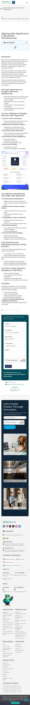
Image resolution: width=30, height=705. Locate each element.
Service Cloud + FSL (7, 622)
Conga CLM (18, 648)
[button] (27, 2)
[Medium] (10, 526)
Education (5, 670)
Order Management (8, 653)
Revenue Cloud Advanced (6, 619)
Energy (4, 676)
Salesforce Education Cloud (8, 634)
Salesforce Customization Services (20, 613)
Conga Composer (19, 650)
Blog (1, 8)
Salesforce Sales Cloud (8, 624)
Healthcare (5, 662)
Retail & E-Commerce (8, 668)
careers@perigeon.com (20, 591)
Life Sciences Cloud (7, 631)
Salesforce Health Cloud (7, 616)
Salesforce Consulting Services (20, 621)
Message (7, 349)
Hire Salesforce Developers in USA (11, 685)
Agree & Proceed (15, 702)
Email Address (8, 330)
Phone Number (8, 336)
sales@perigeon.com (8, 591)
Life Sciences (6, 672)
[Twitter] (13, 526)
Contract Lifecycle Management (7, 649)
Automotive (5, 666)
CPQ (4, 644)
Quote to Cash (6, 646)
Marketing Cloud (7, 626)
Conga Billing (18, 652)
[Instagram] (7, 526)
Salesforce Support (20, 638)
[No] (26, 700)
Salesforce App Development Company (19, 628)
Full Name (7, 323)
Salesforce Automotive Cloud (8, 628)
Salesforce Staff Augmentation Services (20, 632)
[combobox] (6, 339)
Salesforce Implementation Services (19, 617)
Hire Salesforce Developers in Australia (12, 691)
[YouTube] (16, 526)
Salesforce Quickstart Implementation (20, 635)
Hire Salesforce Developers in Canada (12, 687)
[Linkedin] (4, 526)
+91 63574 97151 (23, 575)
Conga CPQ (18, 644)
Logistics (5, 674)
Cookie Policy (18, 700)
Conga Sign (18, 646)
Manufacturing (6, 664)
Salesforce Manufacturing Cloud (15, 384)
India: (5, 578)
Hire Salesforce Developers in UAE (11, 689)
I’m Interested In (9, 343)
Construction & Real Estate (7, 679)
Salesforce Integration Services (20, 624)
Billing (4, 651)
